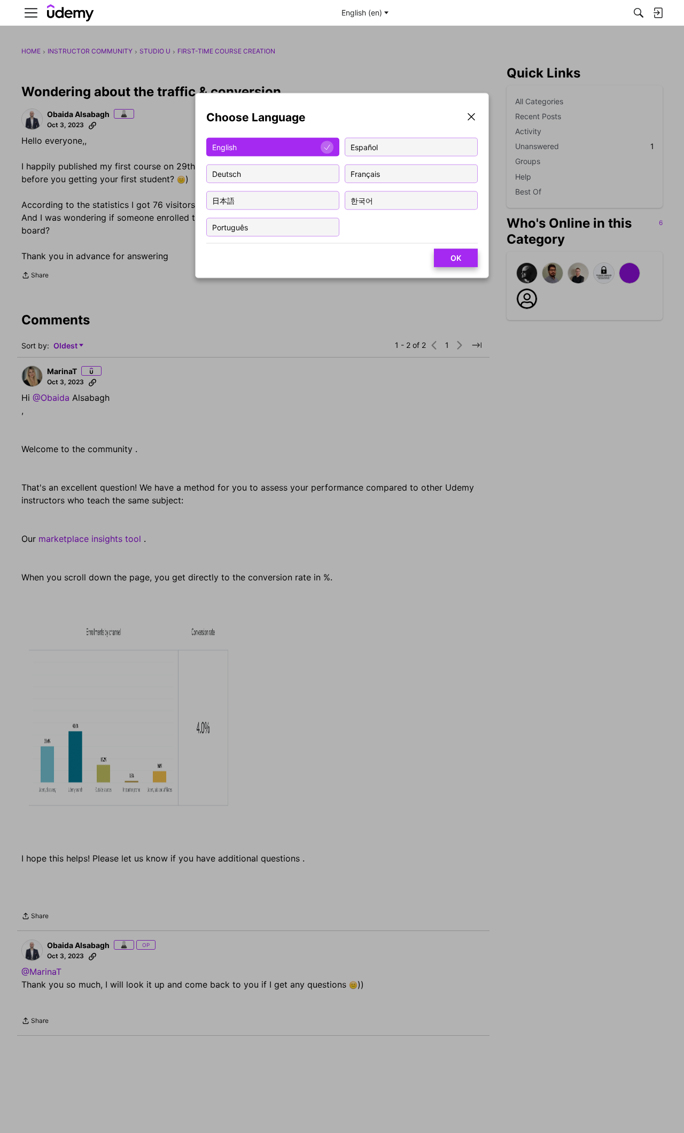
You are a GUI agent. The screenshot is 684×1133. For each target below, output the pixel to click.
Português (230, 226)
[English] (70, 13)
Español (364, 146)
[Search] (638, 12)
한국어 (362, 200)
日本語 (223, 200)
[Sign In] (657, 12)
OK (455, 257)
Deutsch (226, 173)
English (224, 146)
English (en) (361, 12)
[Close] (471, 118)
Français (365, 173)
